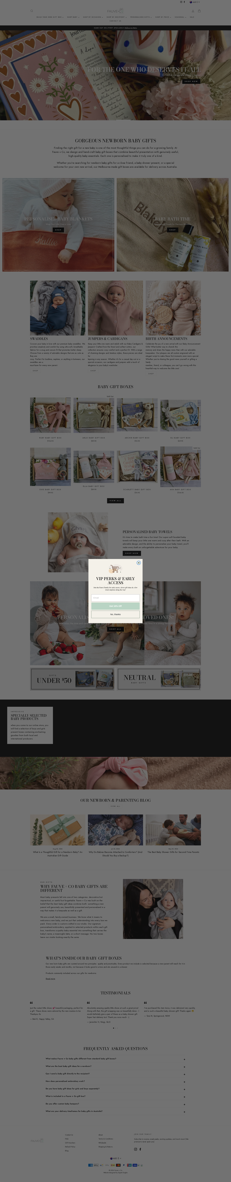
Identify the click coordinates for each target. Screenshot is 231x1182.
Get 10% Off (115, 606)
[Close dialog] (139, 563)
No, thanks (115, 614)
